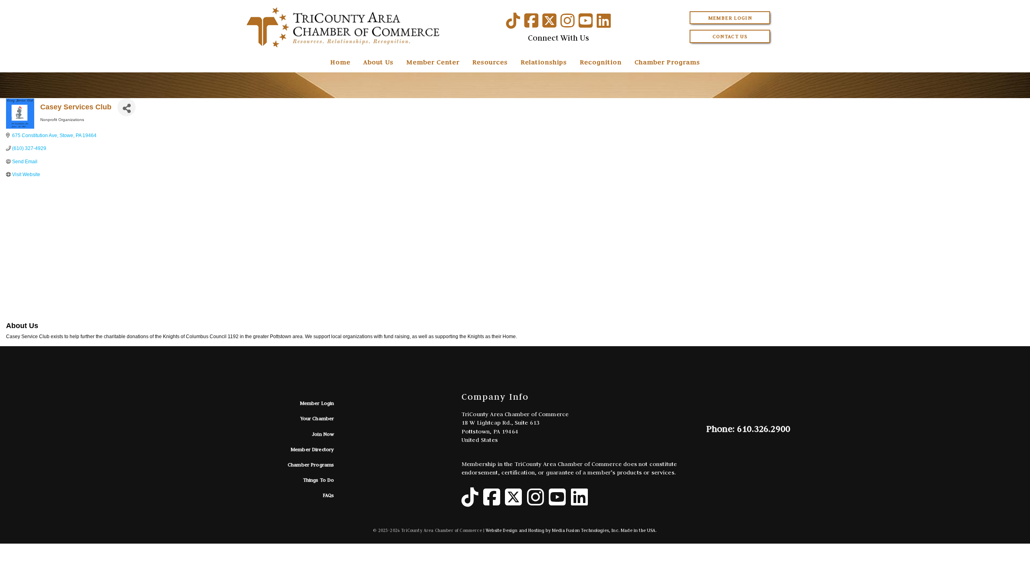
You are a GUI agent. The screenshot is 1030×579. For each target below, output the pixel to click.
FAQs (328, 495)
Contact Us (730, 36)
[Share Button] (126, 107)
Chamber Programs (667, 62)
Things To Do (318, 480)
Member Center (432, 62)
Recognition (601, 62)
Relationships (544, 62)
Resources (490, 62)
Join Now (323, 434)
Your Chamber (317, 418)
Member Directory (312, 449)
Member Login (730, 18)
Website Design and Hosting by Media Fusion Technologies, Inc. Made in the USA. (571, 530)
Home (340, 62)
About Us (378, 62)
